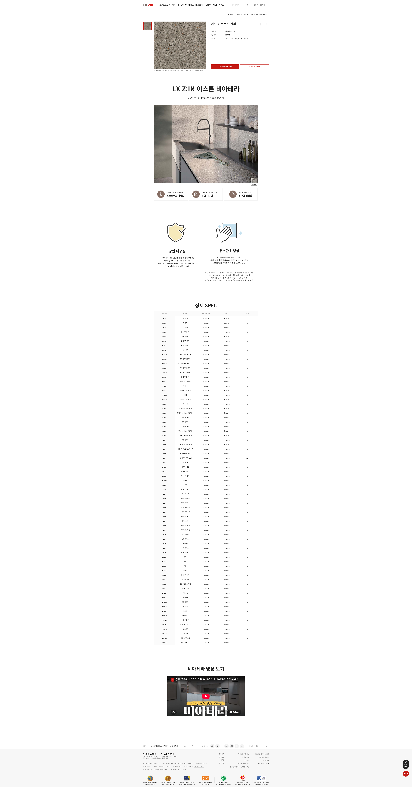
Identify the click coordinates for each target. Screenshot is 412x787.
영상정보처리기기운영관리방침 (239, 767)
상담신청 (405, 765)
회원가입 (262, 5)
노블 (251, 14)
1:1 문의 (221, 763)
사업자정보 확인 (199, 766)
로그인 (256, 5)
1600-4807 (149, 754)
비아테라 (245, 14)
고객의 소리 (245, 757)
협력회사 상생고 (264, 757)
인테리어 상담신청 (225, 67)
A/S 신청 (246, 760)
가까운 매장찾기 (254, 67)
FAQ (222, 760)
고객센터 (221, 754)
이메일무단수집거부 (243, 754)
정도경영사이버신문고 (262, 754)
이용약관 (266, 760)
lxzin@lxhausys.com (160, 769)
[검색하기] (248, 5)
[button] (266, 24)
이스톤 (238, 14)
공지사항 (221, 757)
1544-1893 (167, 754)
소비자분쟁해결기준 (243, 763)
